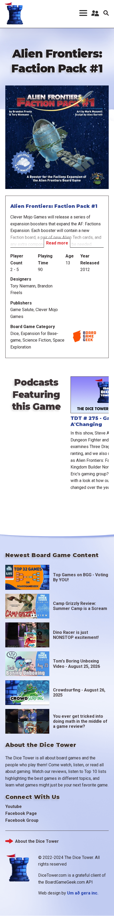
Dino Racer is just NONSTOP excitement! (76, 635)
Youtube (13, 806)
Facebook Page (21, 813)
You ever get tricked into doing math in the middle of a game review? (80, 721)
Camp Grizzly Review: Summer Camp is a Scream (80, 606)
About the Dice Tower (37, 841)
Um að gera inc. (82, 893)
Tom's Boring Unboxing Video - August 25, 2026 (76, 664)
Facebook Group (21, 820)
